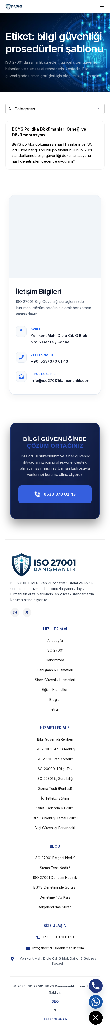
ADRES (36, 328)
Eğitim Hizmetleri (55, 690)
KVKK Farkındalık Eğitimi (55, 808)
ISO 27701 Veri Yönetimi (55, 759)
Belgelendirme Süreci (55, 907)
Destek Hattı (42, 354)
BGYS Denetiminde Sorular (55, 887)
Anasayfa (55, 641)
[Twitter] (27, 612)
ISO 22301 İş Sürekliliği (55, 779)
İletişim (55, 709)
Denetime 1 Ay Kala (55, 897)
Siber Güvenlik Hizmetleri (55, 680)
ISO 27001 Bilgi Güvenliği (55, 749)
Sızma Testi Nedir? (55, 868)
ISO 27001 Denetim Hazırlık (55, 878)
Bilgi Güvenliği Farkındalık (55, 828)
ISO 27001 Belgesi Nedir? (55, 858)
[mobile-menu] (101, 7)
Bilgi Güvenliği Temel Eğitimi (55, 818)
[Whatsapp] (96, 1002)
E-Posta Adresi (44, 374)
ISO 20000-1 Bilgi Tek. (55, 769)
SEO (55, 1001)
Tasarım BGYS (55, 1019)
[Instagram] (14, 612)
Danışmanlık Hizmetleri (55, 670)
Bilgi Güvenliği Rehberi (55, 739)
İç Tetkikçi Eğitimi (55, 798)
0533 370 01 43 (60, 494)
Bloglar (55, 700)
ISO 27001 (55, 650)
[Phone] (96, 986)
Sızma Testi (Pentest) (55, 789)
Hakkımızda (55, 660)
